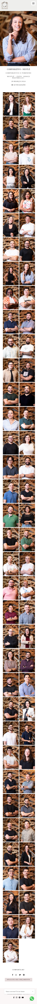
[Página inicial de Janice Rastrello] (5, 5)
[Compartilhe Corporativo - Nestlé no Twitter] (20, 975)
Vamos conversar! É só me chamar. (15, 991)
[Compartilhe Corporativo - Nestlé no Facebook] (12, 975)
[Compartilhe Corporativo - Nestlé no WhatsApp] (16, 975)
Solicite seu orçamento (18, 979)
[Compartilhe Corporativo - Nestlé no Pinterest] (24, 975)
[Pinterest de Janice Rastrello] (19, 997)
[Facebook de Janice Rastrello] (13, 997)
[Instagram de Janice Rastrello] (16, 997)
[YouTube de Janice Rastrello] (23, 997)
